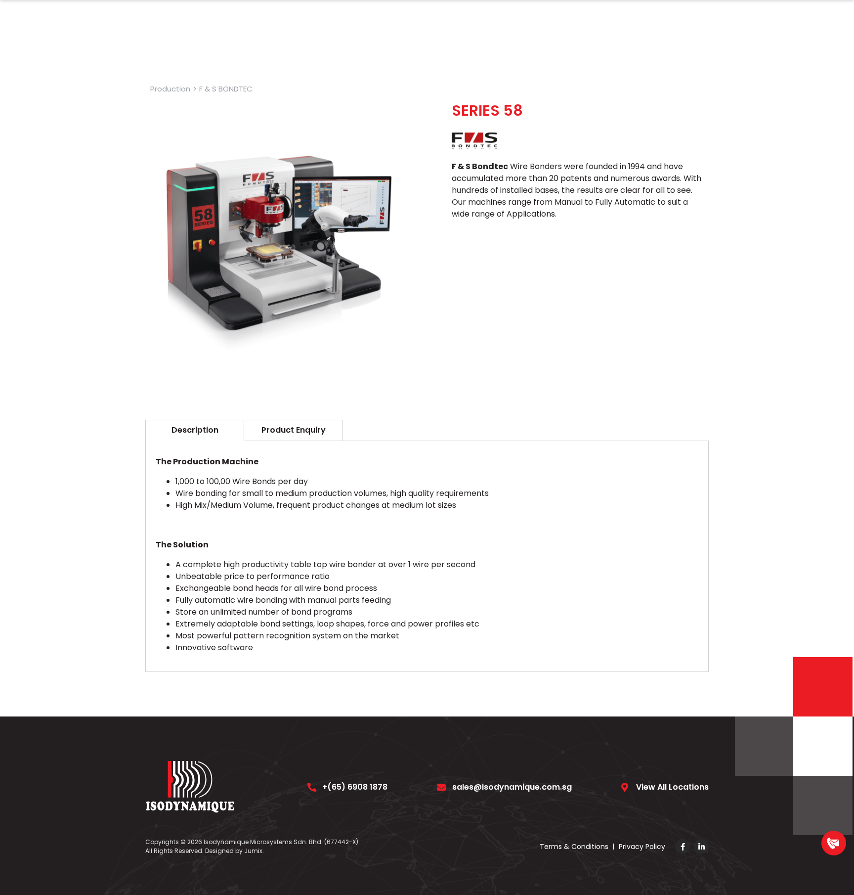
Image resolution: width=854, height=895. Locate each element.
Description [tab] (194, 430)
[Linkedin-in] (701, 846)
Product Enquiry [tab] (293, 430)
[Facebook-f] (682, 846)
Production (170, 89)
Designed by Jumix (233, 851)
